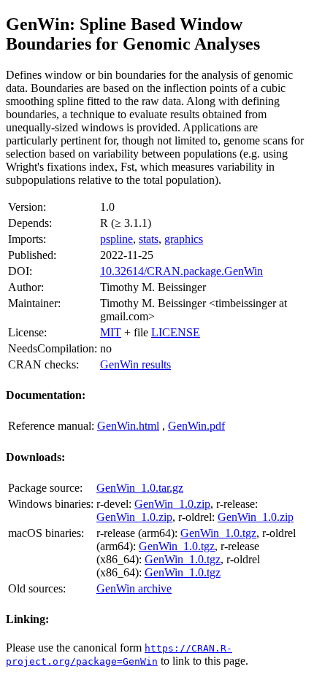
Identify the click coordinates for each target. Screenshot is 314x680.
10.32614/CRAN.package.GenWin (181, 271)
